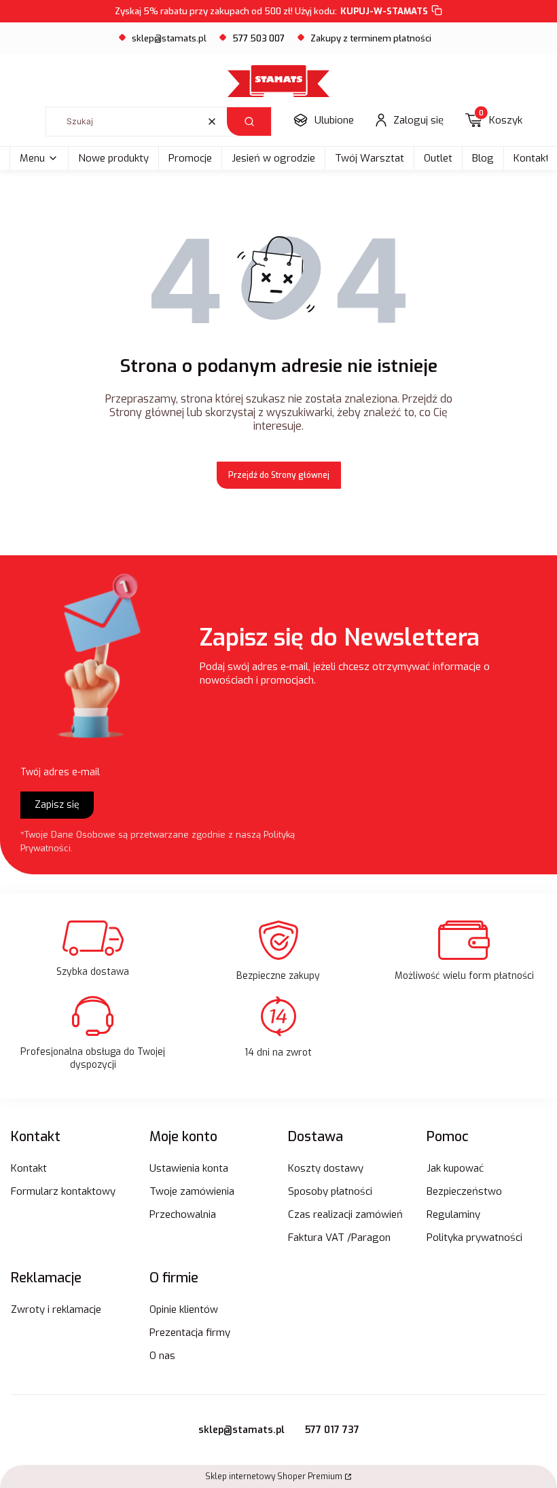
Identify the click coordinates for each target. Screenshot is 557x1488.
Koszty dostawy (325, 1168)
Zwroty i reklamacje (56, 1309)
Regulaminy (453, 1214)
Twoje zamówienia (191, 1191)
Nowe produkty (113, 158)
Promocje (190, 158)
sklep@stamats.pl (169, 38)
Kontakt (29, 1168)
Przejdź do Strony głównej (278, 475)
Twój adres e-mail (60, 772)
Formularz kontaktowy (63, 1191)
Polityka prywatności (474, 1237)
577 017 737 (332, 1430)
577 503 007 (258, 38)
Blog (483, 158)
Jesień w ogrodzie (273, 158)
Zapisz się (57, 804)
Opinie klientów (183, 1309)
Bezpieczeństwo (464, 1191)
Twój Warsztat (369, 158)
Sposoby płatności (330, 1191)
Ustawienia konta (188, 1168)
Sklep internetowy (273, 1476)
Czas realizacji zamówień (345, 1214)
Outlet (438, 158)
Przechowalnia (182, 1214)
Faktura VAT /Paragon (339, 1237)
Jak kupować (455, 1168)
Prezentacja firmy (189, 1332)
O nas (162, 1355)
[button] (249, 121)
